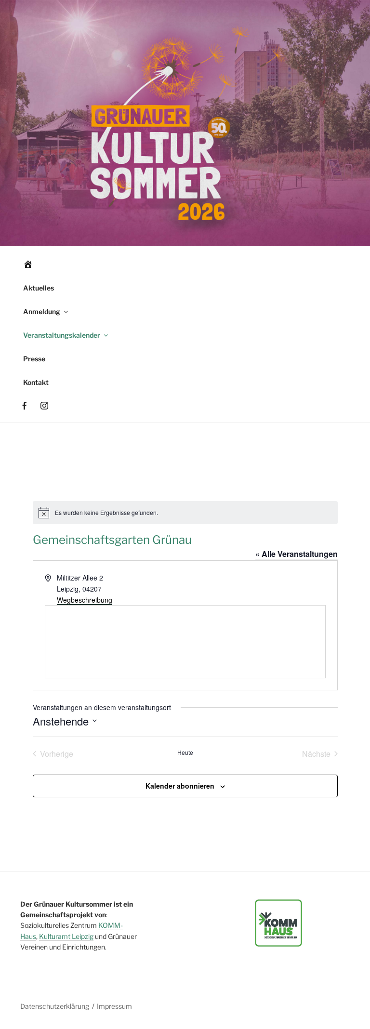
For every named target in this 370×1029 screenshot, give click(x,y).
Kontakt (36, 382)
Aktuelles (38, 288)
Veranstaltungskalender (61, 335)
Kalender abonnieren (179, 786)
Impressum (114, 1006)
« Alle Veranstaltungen (296, 553)
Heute (185, 752)
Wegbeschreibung (84, 600)
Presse (34, 359)
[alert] (185, 512)
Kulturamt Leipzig (66, 936)
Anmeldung (41, 311)
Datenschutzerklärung (54, 1006)
